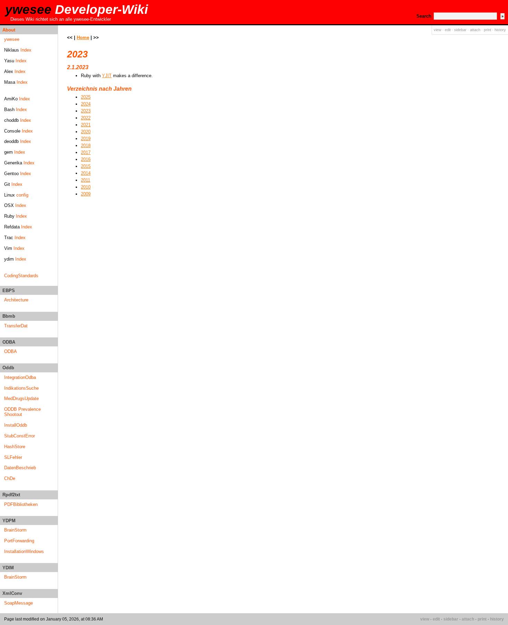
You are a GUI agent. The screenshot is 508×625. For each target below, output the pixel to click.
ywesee (76, 9)
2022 (86, 117)
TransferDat (16, 325)
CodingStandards (21, 275)
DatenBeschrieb (20, 467)
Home (83, 37)
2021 (86, 124)
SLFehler (13, 457)
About (8, 30)
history (500, 30)
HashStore (14, 446)
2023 (86, 111)
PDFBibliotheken (21, 504)
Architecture (16, 299)
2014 (86, 173)
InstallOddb (15, 425)
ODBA (10, 351)
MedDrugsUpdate (21, 398)
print (487, 30)
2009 (86, 194)
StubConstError (19, 435)
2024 (86, 104)
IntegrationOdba (20, 377)
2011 (85, 180)
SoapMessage (18, 603)
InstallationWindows (24, 551)
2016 (86, 159)
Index (25, 50)
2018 (86, 145)
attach (475, 30)
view (437, 30)
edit (448, 30)
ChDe (9, 478)
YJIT (107, 75)
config (22, 195)
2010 (86, 187)
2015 (86, 166)
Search (423, 16)
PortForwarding (19, 540)
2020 (86, 131)
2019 (86, 138)
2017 (86, 152)
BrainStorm (15, 530)
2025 (86, 97)
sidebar (460, 30)
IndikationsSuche (21, 388)
